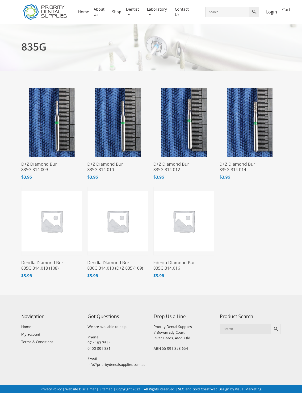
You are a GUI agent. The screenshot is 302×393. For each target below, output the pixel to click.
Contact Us (182, 12)
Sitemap (106, 389)
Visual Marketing (248, 389)
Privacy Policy (51, 389)
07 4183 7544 (99, 342)
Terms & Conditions (37, 341)
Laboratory (157, 9)
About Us (99, 12)
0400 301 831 (99, 348)
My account (30, 334)
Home (83, 11)
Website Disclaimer (80, 389)
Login (269, 11)
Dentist (132, 9)
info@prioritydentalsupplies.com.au (117, 364)
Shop (116, 11)
